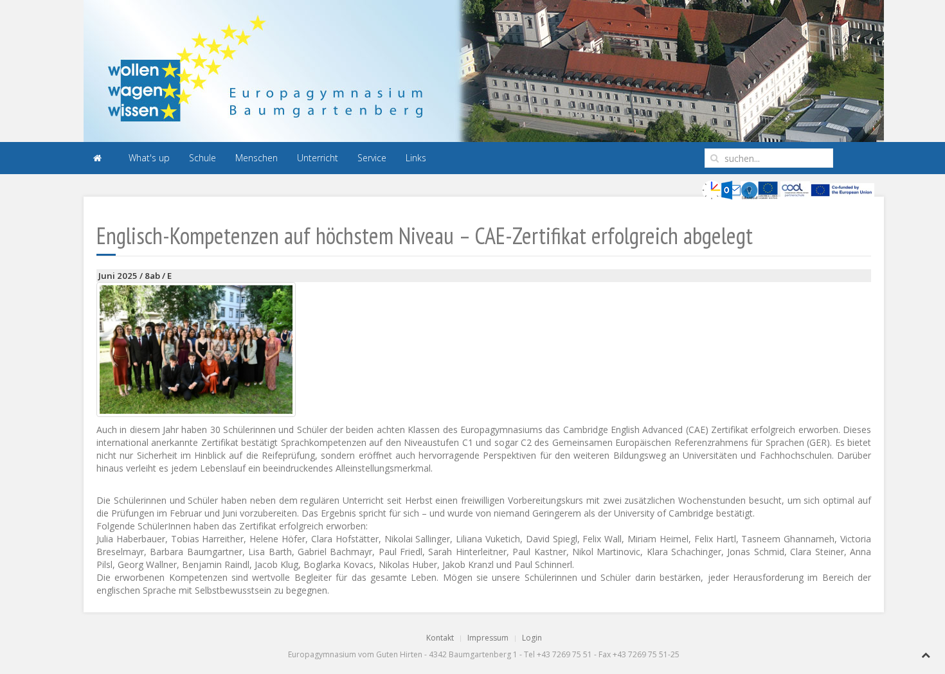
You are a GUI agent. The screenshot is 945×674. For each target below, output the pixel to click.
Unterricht (317, 158)
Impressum (488, 637)
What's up (149, 158)
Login (532, 637)
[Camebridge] (196, 349)
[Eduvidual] (749, 189)
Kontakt (440, 637)
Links (416, 158)
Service (371, 158)
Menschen (256, 158)
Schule (202, 158)
